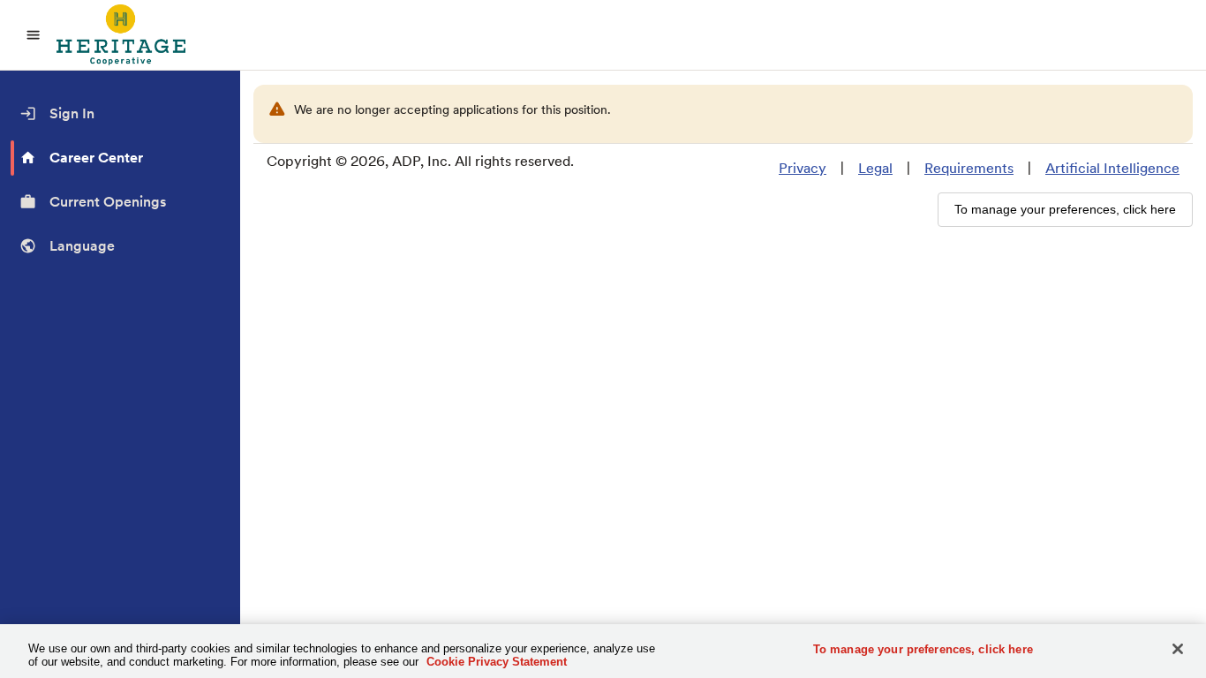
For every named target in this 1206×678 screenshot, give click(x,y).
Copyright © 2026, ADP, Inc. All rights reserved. (420, 161)
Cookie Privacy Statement (496, 661)
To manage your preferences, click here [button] (1065, 209)
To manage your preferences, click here (923, 649)
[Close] (1177, 648)
